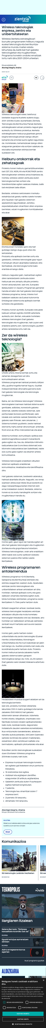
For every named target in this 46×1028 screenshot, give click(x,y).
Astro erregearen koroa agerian (13, 950)
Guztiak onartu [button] (23, 1014)
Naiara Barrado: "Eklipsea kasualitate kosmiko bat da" (15, 930)
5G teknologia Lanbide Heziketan (18, 873)
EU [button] (11, 78)
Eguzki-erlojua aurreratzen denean (15, 940)
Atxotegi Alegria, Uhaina (11, 68)
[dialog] (23, 1003)
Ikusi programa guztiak (34, 961)
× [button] (43, 980)
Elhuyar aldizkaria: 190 (9, 65)
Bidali (8, 832)
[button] (3, 19)
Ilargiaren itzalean (17, 921)
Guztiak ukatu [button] (23, 1019)
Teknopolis (11, 889)
